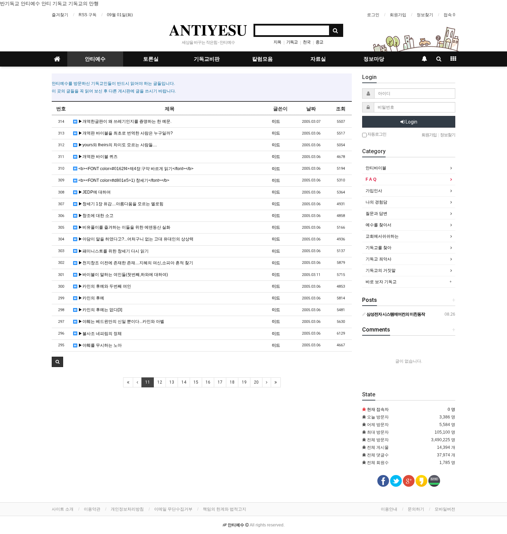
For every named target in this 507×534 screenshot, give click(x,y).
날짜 (311, 108)
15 (195, 382)
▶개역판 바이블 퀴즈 (97, 156)
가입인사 (374, 190)
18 (232, 382)
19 (244, 382)
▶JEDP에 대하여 (94, 192)
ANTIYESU (208, 30)
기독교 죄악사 (378, 259)
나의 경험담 (376, 202)
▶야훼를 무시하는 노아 (99, 345)
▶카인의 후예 (90, 298)
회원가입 (398, 14)
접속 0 (449, 14)
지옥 (277, 42)
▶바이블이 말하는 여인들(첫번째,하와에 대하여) (122, 274)
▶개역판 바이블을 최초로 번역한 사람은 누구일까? (125, 133)
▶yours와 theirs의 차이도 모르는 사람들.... (117, 144)
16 (208, 382)
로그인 (373, 14)
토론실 (151, 59)
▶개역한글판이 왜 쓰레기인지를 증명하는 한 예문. (124, 121)
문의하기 (416, 509)
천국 (306, 42)
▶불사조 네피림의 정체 (99, 333)
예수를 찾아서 (378, 224)
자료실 (318, 59)
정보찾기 (425, 14)
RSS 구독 (88, 14)
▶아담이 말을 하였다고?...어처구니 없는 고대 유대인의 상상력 (135, 239)
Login (411, 122)
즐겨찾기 (60, 14)
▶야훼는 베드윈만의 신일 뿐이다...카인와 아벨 (120, 321)
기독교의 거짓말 (381, 270)
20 (256, 382)
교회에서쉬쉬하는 (382, 236)
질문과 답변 (376, 213)
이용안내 (389, 509)
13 (171, 382)
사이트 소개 (62, 509)
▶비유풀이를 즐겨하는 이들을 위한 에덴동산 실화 (123, 227)
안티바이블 (376, 168)
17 (220, 382)
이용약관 (92, 509)
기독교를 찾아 (378, 247)
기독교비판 (207, 59)
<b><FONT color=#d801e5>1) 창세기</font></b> (123, 180)
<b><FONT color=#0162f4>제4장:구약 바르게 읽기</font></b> (135, 168)
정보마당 (374, 59)
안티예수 (95, 59)
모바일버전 (445, 509)
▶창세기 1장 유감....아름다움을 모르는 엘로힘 (120, 203)
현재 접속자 (378, 409)
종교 (319, 42)
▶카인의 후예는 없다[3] (99, 309)
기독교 (292, 42)
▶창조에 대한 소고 (95, 215)
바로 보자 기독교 (381, 281)
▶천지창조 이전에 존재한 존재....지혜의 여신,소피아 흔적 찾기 (135, 262)
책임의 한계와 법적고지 (224, 509)
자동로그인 (376, 134)
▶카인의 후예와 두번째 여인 (104, 286)
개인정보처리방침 (127, 509)
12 (159, 382)
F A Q (371, 179)
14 (183, 382)
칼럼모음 (262, 59)
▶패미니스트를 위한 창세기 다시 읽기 (113, 251)
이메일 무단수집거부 (173, 509)
